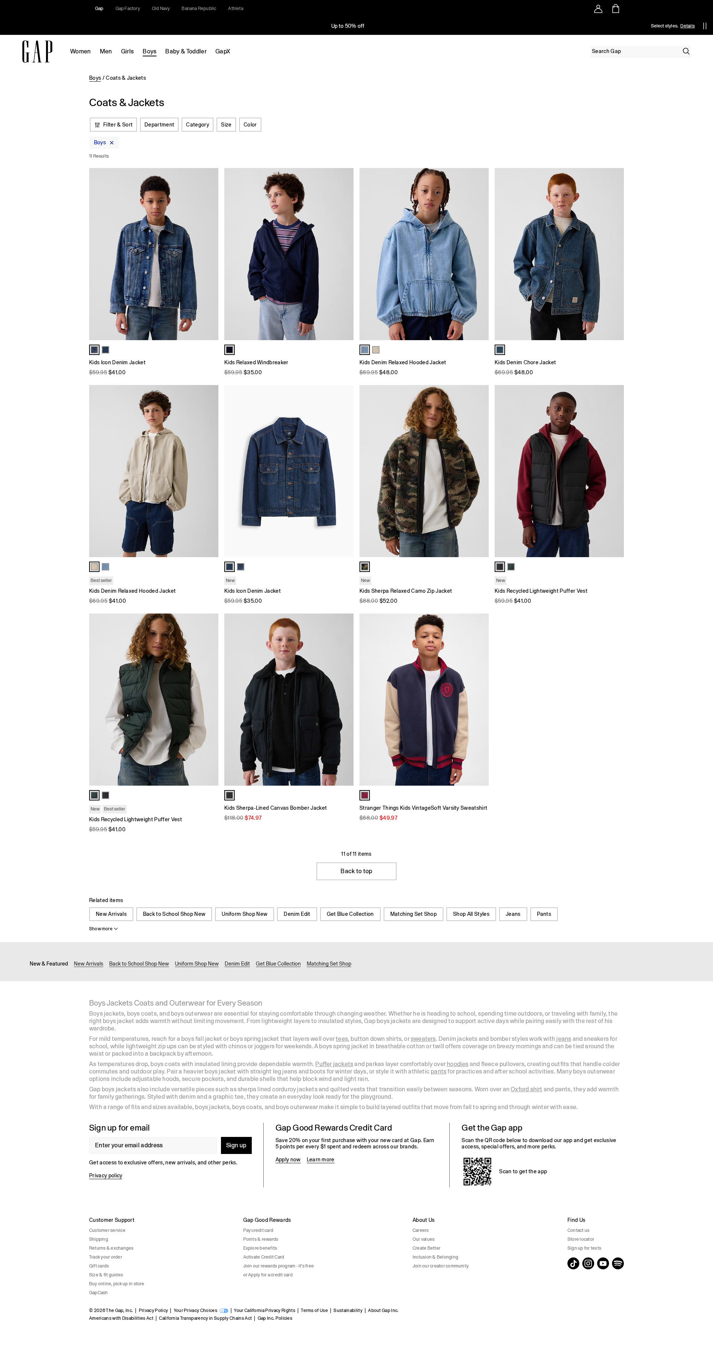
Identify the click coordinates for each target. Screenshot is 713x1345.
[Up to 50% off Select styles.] (348, 26)
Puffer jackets (334, 1064)
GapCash (98, 1292)
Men (106, 51)
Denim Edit (297, 914)
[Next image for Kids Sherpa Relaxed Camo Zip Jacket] (480, 471)
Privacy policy (105, 1175)
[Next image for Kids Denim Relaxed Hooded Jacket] (480, 254)
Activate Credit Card (263, 1257)
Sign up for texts (584, 1248)
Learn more (321, 1160)
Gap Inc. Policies (275, 1318)
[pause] (704, 26)
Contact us (578, 1230)
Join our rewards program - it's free (278, 1266)
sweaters (423, 1038)
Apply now (288, 1160)
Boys (149, 51)
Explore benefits (260, 1248)
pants (438, 1071)
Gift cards (99, 1266)
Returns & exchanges (111, 1248)
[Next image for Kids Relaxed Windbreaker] (345, 254)
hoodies (457, 1064)
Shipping (98, 1239)
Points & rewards (261, 1239)
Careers (421, 1230)
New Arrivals (111, 914)
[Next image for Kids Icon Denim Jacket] (209, 254)
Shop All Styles (471, 914)
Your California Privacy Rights (264, 1310)
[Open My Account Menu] (598, 8)
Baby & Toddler (185, 51)
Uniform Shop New (244, 914)
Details (687, 26)
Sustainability (347, 1310)
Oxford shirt (526, 1089)
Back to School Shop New (174, 914)
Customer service (107, 1230)
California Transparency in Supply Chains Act (205, 1318)
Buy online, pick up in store (116, 1283)
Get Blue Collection (350, 914)
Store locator (580, 1239)
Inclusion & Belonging (435, 1257)
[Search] (686, 51)
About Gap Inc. (383, 1310)
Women (80, 51)
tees (342, 1038)
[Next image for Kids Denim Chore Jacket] (615, 254)
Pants (544, 914)
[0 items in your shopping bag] (615, 8)
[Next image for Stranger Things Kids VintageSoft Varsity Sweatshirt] (480, 700)
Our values (423, 1239)
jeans (563, 1038)
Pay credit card (258, 1230)
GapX (222, 51)
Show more (101, 928)
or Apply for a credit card (268, 1274)
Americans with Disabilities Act (121, 1318)
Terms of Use (314, 1310)
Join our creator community (441, 1266)
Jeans (513, 914)
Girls (127, 51)
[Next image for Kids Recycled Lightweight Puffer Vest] (615, 471)
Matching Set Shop (413, 914)
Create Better (426, 1248)
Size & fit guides (106, 1274)
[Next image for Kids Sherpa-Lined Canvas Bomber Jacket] (345, 700)
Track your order (105, 1257)
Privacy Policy (153, 1310)
